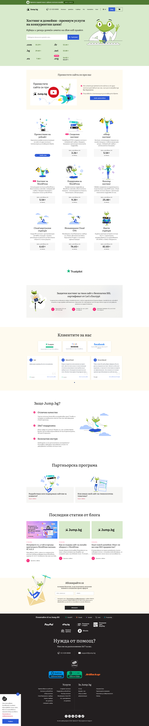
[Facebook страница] (66, 716)
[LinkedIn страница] (72, 716)
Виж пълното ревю (51, 376)
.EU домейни (67, 701)
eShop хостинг (48, 693)
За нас (80, 688)
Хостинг (63, 9)
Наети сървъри (48, 698)
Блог (97, 9)
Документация (82, 696)
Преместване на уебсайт (45, 688)
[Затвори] (17, 694)
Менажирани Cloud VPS (64, 696)
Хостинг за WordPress (46, 691)
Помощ (98, 696)
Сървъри (78, 9)
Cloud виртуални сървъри (45, 696)
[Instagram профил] (69, 716)
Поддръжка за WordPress (64, 691)
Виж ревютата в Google (114, 376)
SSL (84, 9)
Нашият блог (100, 688)
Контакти (90, 9)
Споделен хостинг (65, 688)
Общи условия (82, 693)
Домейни (70, 9)
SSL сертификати (65, 698)
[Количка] (119, 9)
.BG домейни (49, 701)
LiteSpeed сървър (48, 703)
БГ (105, 9)
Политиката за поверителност (76, 598)
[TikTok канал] (82, 716)
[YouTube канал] (76, 716)
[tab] (70, 384)
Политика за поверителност (104, 693)
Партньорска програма (102, 691)
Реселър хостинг (66, 693)
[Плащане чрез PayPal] (49, 625)
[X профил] (79, 716)
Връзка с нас (82, 691)
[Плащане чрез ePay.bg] (66, 625)
